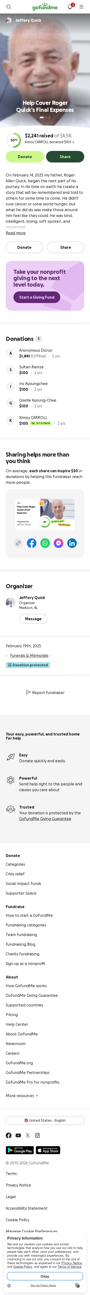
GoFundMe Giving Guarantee (45, 818)
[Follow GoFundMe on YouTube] (18, 1135)
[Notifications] (70, 7)
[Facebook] (31, 543)
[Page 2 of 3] (46, 117)
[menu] (81, 7)
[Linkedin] (72, 543)
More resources (20, 1095)
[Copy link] (18, 543)
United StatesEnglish (47, 1120)
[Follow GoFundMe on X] (28, 1135)
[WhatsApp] (45, 543)
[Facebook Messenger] (58, 543)
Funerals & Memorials (29, 655)
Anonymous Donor (36, 350)
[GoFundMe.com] (45, 6)
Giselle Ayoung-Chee (37, 400)
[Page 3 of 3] (49, 117)
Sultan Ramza (31, 367)
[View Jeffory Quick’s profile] (10, 602)
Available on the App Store (48, 1150)
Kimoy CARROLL (33, 417)
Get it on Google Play (20, 1150)
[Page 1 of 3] (42, 117)
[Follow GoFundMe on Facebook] (8, 1135)
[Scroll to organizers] (9, 20)
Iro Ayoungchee (33, 383)
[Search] (8, 7)
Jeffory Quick (32, 597)
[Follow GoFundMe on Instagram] (37, 1135)
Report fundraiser (48, 692)
